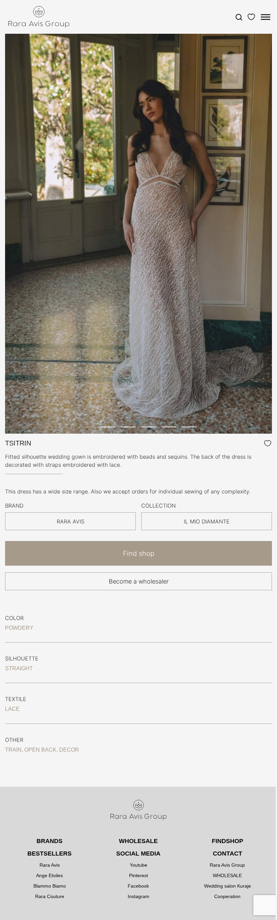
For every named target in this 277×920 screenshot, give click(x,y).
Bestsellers (49, 853)
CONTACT (227, 853)
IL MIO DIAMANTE (207, 521)
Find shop (138, 553)
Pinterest (138, 875)
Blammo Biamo (49, 886)
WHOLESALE (227, 875)
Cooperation (227, 896)
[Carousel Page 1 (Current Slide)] (87, 427)
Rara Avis (50, 865)
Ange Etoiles (49, 875)
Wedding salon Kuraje (227, 886)
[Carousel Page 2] (108, 427)
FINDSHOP (227, 841)
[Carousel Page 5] (168, 427)
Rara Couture (49, 896)
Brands (49, 841)
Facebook (138, 886)
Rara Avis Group (227, 865)
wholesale (138, 841)
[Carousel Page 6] (189, 427)
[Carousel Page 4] (148, 427)
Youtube (138, 865)
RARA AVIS (70, 521)
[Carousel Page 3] (128, 427)
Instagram (138, 896)
